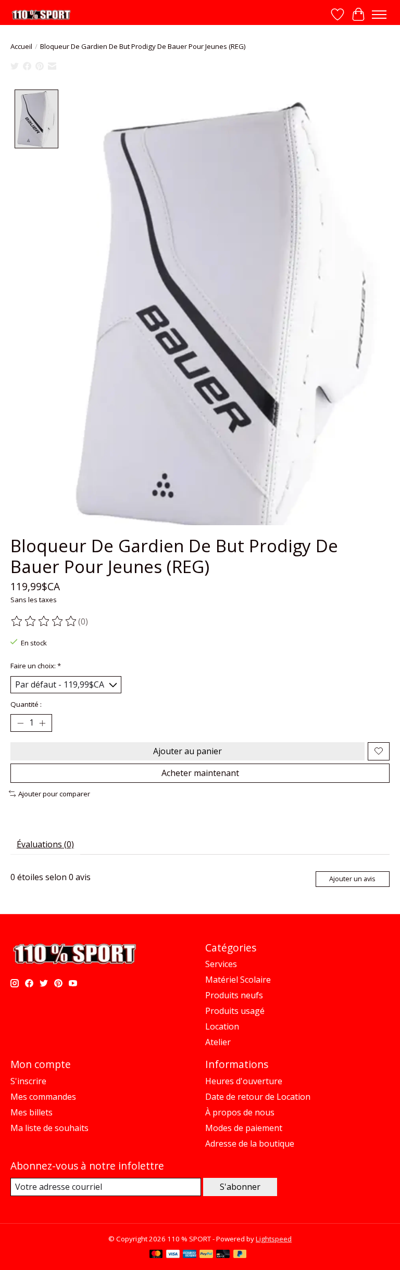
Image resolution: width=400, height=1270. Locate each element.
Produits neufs (234, 995)
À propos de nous (239, 1112)
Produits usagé (235, 1011)
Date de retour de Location (257, 1096)
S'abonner (240, 1186)
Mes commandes (43, 1096)
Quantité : (26, 704)
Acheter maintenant (200, 773)
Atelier (218, 1042)
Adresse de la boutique (249, 1143)
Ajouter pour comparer (54, 793)
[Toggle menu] (379, 14)
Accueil (21, 46)
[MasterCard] (156, 1255)
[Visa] (173, 1255)
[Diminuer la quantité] (20, 723)
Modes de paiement (243, 1128)
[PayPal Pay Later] (240, 1255)
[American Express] (189, 1255)
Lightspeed (274, 1238)
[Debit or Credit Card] (223, 1255)
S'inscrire (28, 1081)
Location (222, 1026)
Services (221, 964)
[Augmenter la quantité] (42, 723)
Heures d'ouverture (243, 1081)
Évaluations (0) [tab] (45, 844)
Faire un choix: (35, 665)
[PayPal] (206, 1255)
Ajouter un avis (352, 878)
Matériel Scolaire (238, 979)
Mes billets (31, 1112)
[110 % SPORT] (40, 15)
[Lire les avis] (44, 621)
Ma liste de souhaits (49, 1128)
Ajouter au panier (187, 751)
